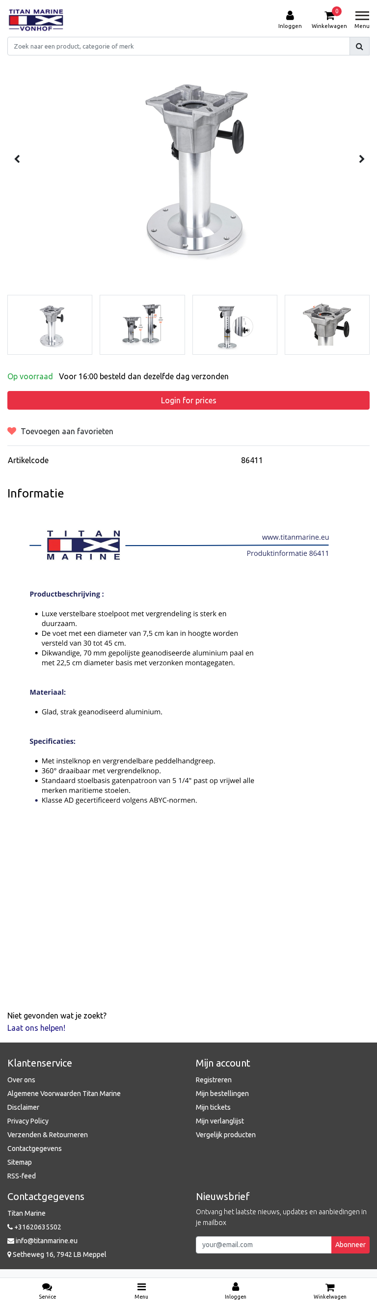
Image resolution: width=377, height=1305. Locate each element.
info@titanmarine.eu (47, 1241)
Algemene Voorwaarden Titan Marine (64, 1093)
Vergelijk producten (226, 1135)
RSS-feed (21, 1176)
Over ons (21, 1080)
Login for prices (188, 400)
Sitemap (19, 1162)
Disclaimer (23, 1107)
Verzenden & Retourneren (47, 1135)
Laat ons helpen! (36, 1027)
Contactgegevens (34, 1148)
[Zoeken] (359, 46)
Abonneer (350, 1245)
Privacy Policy (28, 1121)
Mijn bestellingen (222, 1093)
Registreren (214, 1080)
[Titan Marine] (36, 20)
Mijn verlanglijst (220, 1121)
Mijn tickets (213, 1107)
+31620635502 (37, 1227)
